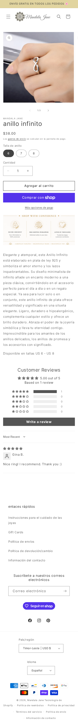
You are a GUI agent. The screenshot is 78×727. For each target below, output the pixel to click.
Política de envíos (21, 541)
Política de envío (56, 711)
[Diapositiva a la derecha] (48, 110)
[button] (8, 16)
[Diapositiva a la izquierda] (30, 110)
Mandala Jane (35, 700)
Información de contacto (41, 718)
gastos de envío (17, 139)
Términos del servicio (29, 711)
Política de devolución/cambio (30, 551)
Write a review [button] (39, 422)
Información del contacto (26, 560)
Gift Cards (15, 532)
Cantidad (9, 162)
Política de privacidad (61, 705)
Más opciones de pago (39, 207)
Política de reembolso (30, 705)
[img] (13, 448)
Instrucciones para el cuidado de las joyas (35, 520)
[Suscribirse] (64, 591)
